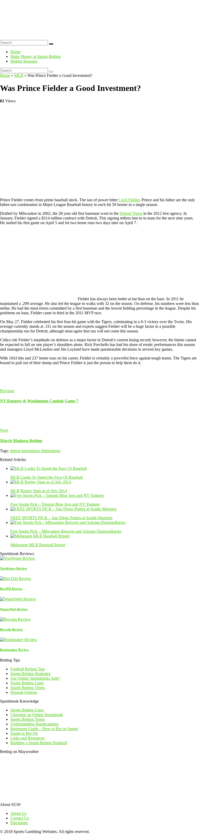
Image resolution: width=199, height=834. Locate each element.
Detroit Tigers (131, 213)
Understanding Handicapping (34, 724)
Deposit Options (23, 692)
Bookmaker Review (14, 650)
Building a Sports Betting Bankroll (38, 742)
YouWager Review (13, 568)
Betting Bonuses (23, 61)
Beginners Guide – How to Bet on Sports (44, 728)
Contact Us (19, 818)
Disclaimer (19, 822)
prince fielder (41, 451)
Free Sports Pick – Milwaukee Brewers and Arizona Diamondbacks (65, 531)
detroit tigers (20, 451)
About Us (18, 813)
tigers (56, 451)
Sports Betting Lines (27, 683)
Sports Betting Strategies (30, 673)
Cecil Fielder (129, 200)
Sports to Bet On (24, 733)
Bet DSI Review (11, 589)
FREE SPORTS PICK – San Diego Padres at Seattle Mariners (61, 518)
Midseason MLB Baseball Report (37, 545)
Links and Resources (27, 738)
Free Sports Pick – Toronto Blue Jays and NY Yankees (55, 504)
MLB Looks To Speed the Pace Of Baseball (46, 477)
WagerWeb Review (14, 609)
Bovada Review (11, 629)
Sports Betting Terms (27, 687)
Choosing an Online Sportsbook (36, 714)
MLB (18, 75)
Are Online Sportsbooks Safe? (35, 678)
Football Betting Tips (27, 669)
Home (15, 52)
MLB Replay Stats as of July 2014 (38, 491)
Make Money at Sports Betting (35, 56)
